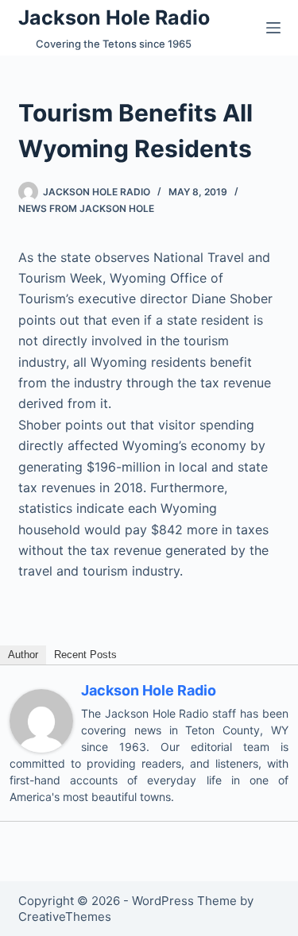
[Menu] (273, 28)
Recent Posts (85, 655)
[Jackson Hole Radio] (41, 720)
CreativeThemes (64, 916)
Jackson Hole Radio (114, 17)
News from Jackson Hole (86, 208)
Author (23, 655)
